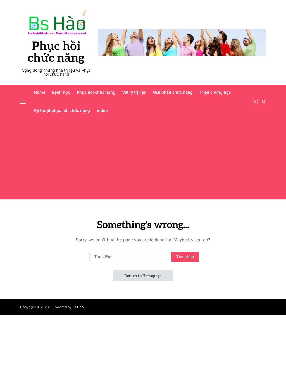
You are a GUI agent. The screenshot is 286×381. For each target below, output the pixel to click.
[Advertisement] (143, 160)
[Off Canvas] (23, 102)
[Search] (264, 101)
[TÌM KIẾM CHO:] (128, 258)
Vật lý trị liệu (134, 92)
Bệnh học (61, 92)
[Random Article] (255, 101)
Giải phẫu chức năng (173, 92)
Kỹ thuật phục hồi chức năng (62, 110)
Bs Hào (78, 307)
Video (102, 110)
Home (39, 92)
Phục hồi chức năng (56, 52)
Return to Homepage (143, 276)
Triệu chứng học (215, 92)
